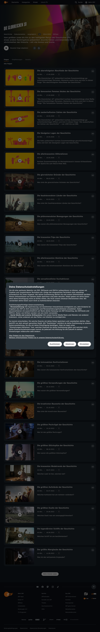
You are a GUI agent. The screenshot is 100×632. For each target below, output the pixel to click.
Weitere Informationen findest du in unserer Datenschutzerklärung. (36, 337)
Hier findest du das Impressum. (22, 335)
